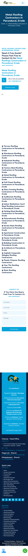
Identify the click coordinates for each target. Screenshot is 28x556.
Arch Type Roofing (9, 485)
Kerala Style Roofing (9, 534)
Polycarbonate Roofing (10, 521)
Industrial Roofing (9, 514)
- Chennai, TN (19, 541)
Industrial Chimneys (9, 477)
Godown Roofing (8, 525)
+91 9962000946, (9, 450)
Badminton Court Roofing (11, 530)
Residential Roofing (9, 528)
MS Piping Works (8, 495)
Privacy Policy (7, 474)
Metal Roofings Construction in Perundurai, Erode (14, 61)
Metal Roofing (7, 517)
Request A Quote (10, 87)
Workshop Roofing (9, 526)
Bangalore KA (6, 543)
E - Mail (6, 448)
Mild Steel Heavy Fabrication (11, 483)
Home (3, 24)
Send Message (14, 329)
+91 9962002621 (20, 450)
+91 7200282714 (14, 81)
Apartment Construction (10, 488)
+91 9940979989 (20, 455)
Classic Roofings (10, 541)
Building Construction (10, 492)
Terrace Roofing (8, 510)
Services (5, 506)
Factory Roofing (8, 516)
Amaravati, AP (15, 543)
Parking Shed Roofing (10, 532)
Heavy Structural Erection (11, 481)
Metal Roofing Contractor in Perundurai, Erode (17, 25)
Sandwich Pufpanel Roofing (11, 519)
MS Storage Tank (8, 479)
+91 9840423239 (8, 459)
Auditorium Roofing (9, 523)
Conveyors (7, 476)
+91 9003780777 (8, 455)
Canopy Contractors (9, 472)
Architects (7, 494)
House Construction (9, 490)
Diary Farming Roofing (10, 486)
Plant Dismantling (9, 535)
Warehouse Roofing (9, 512)
